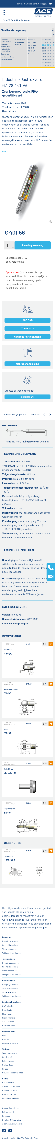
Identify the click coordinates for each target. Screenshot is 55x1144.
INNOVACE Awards (10, 1043)
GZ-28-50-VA (46, 39)
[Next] (50, 414)
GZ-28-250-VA (46, 51)
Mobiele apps (8, 1014)
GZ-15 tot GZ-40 (20, 39)
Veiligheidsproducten (11, 953)
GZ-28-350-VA (46, 56)
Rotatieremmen (6, 60)
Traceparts (27, 328)
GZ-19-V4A (31, 39)
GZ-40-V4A (32, 45)
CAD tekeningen (9, 1006)
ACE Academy (8, 1021)
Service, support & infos (12, 1072)
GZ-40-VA (31, 54)
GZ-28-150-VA (46, 45)
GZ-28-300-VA (46, 54)
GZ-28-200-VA (46, 48)
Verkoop (5, 1049)
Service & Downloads (11, 1002)
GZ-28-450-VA (46, 62)
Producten (7, 937)
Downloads (28, 4)
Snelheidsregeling (9, 945)
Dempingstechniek (10, 941)
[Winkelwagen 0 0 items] (50, 3)
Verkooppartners (9, 1053)
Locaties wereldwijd (10, 1098)
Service (20, 4)
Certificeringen (8, 1025)
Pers (4, 1035)
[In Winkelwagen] (51, 644)
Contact (36, 4)
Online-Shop (7, 1065)
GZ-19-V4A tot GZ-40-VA (19, 43)
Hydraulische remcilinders (5, 50)
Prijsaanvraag (8, 1061)
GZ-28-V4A (32, 42)
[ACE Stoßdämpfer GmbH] (43, 12)
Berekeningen (8, 980)
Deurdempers (5, 54)
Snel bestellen (8, 1057)
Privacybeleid (8, 1112)
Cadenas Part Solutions (27, 336)
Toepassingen (8, 959)
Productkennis (8, 1018)
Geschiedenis (8, 1082)
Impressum (7, 1116)
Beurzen (5, 1039)
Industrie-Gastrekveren (5, 45)
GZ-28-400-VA (46, 59)
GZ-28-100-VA (46, 42)
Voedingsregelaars (7, 57)
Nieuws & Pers (8, 1031)
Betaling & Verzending (11, 1120)
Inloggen (43, 4)
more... (6, 150)
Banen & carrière (9, 1090)
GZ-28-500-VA (46, 65)
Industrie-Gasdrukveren (6, 40)
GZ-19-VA (31, 48)
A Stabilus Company (11, 1086)
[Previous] (44, 414)
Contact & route (9, 1094)
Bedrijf (5, 1078)
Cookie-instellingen (10, 1108)
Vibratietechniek (9, 949)
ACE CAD (27, 320)
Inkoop (5, 1069)
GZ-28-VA (31, 51)
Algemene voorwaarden (12, 1124)
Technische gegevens (14, 414)
